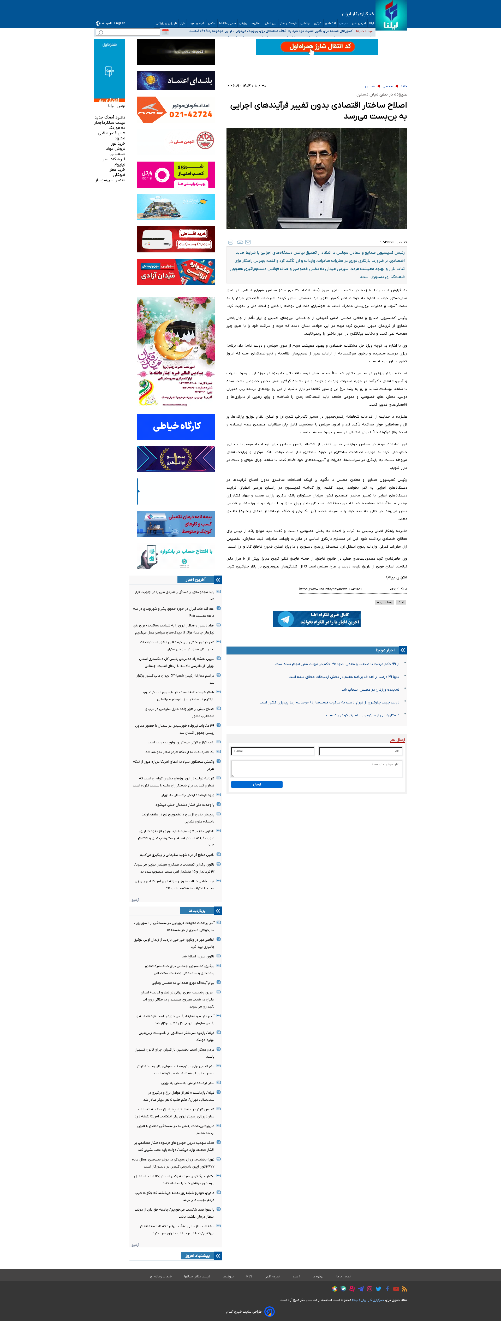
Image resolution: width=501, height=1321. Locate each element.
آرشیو (135, 900)
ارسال (257, 784)
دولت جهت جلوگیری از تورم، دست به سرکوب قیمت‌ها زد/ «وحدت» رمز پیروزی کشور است (329, 702)
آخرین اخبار (359, 23)
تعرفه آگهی (272, 1277)
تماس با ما (343, 1277)
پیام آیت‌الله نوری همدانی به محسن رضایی (183, 983)
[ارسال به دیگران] (247, 242)
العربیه (107, 23)
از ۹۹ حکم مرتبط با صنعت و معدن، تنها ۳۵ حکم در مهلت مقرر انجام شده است (337, 664)
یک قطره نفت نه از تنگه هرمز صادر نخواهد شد (179, 752)
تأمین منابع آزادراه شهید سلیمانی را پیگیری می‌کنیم (177, 855)
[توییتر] (377, 1290)
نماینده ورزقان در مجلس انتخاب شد (370, 689)
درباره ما (318, 1277)
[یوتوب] (395, 1290)
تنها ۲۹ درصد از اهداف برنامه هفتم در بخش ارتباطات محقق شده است (344, 676)
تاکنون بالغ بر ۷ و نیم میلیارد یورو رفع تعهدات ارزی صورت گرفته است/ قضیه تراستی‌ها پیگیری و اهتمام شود (176, 838)
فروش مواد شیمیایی (115, 151)
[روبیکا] (333, 1289)
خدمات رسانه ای (161, 1277)
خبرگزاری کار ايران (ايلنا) (368, 1300)
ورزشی (243, 23)
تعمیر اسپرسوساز (110, 180)
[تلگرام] (359, 1290)
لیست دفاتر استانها (197, 1277)
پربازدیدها (197, 910)
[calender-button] (165, 32)
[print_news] (230, 242)
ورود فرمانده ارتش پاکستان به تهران (187, 795)
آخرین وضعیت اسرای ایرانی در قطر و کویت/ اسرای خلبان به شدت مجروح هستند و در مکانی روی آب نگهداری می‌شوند (177, 999)
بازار (182, 23)
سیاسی (343, 23)
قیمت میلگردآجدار (109, 122)
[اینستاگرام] (368, 1290)
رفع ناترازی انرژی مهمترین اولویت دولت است (181, 742)
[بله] (342, 1290)
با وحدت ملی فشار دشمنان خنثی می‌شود (185, 805)
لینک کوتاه (398, 589)
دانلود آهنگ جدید (109, 117)
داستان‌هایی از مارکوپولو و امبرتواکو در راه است (362, 715)
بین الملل (271, 23)
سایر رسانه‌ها (227, 23)
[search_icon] (100, 33)
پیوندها (228, 1277)
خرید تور (118, 143)
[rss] (403, 1289)
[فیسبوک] (386, 1290)
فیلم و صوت (196, 23)
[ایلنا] (391, 15)
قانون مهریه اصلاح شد (198, 956)
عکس (212, 23)
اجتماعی (305, 23)
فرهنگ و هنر (288, 23)
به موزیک (117, 128)
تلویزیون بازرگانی (166, 23)
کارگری (318, 23)
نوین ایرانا (116, 106)
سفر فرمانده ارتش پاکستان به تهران (187, 1083)
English (119, 23)
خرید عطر (117, 169)
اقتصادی (330, 23)
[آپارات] (351, 1289)
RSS (249, 1277)
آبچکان (119, 174)
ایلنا (371, 23)
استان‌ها (256, 23)
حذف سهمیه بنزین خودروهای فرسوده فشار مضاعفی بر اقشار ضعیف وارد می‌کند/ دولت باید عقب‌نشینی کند (278, 31)
